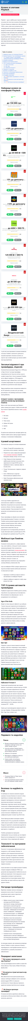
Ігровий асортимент (8, 60)
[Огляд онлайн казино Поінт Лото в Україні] (14, 201)
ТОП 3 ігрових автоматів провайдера (12, 63)
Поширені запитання (9, 75)
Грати (10, 114)
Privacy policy (18, 1018)
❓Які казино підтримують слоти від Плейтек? (14, 77)
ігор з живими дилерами (10, 454)
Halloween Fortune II (10, 67)
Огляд (18, 114)
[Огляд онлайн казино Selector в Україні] (14, 330)
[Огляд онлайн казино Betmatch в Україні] (14, 99)
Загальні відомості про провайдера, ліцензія (14, 56)
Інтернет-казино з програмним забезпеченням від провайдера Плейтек (14, 58)
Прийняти (10, 1018)
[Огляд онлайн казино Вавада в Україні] (14, 278)
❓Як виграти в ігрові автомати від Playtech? (13, 80)
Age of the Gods (9, 64)
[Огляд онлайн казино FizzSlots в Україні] (14, 150)
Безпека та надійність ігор (9, 70)
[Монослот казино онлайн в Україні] (14, 177)
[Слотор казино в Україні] (14, 126)
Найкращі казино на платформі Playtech (13, 54)
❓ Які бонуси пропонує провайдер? (15, 82)
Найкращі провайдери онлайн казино (10, 14)
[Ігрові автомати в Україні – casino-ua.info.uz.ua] (5, 2)
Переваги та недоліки (8, 69)
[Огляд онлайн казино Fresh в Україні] (14, 226)
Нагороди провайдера (9, 73)
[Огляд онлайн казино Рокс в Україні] (14, 305)
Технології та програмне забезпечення (12, 72)
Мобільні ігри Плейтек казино (10, 61)
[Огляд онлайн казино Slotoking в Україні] (14, 251)
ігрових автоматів (20, 550)
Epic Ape (8, 66)
